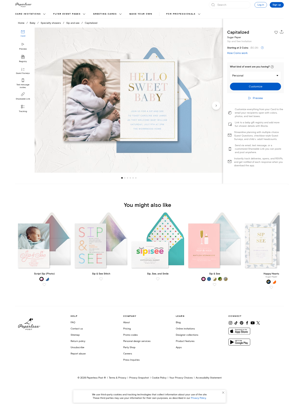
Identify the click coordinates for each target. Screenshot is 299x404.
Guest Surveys (23, 73)
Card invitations (28, 14)
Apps (179, 347)
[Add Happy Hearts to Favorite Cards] (271, 287)
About (126, 322)
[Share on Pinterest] (241, 323)
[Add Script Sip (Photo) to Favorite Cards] (44, 284)
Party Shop (129, 347)
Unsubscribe (77, 347)
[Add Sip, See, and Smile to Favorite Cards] (158, 279)
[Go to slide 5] (130, 178)
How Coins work (237, 53)
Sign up (277, 4)
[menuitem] (30, 14)
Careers (127, 353)
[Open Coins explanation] (262, 48)
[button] (272, 66)
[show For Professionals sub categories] (199, 14)
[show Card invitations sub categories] (44, 14)
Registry (23, 61)
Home (21, 23)
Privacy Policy (198, 398)
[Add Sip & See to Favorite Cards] (214, 284)
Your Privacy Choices (181, 377)
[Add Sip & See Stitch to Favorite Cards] (101, 279)
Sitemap (75, 334)
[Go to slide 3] (124, 178)
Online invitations (185, 328)
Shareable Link (23, 99)
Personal (237, 75)
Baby (32, 23)
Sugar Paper (234, 37)
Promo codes (130, 334)
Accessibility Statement (209, 377)
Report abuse (78, 353)
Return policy (78, 341)
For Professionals (181, 14)
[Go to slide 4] (127, 178)
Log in (260, 4)
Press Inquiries (131, 359)
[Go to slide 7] (136, 178)
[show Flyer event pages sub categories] (84, 14)
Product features (185, 341)
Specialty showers (51, 23)
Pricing (127, 328)
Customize (255, 86)
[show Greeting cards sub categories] (120, 14)
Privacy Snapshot (139, 377)
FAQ (73, 322)
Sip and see (72, 23)
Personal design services (137, 341)
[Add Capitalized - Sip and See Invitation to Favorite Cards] (276, 32)
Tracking (23, 111)
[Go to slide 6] (133, 178)
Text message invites (22, 86)
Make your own (140, 14)
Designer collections (187, 334)
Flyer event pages (67, 14)
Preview (23, 49)
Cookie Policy (159, 377)
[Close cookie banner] (223, 392)
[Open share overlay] (282, 32)
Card (23, 36)
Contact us (77, 328)
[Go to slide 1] (122, 178)
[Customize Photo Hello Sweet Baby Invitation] (129, 100)
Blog (178, 322)
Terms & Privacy (117, 377)
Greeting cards (105, 14)
